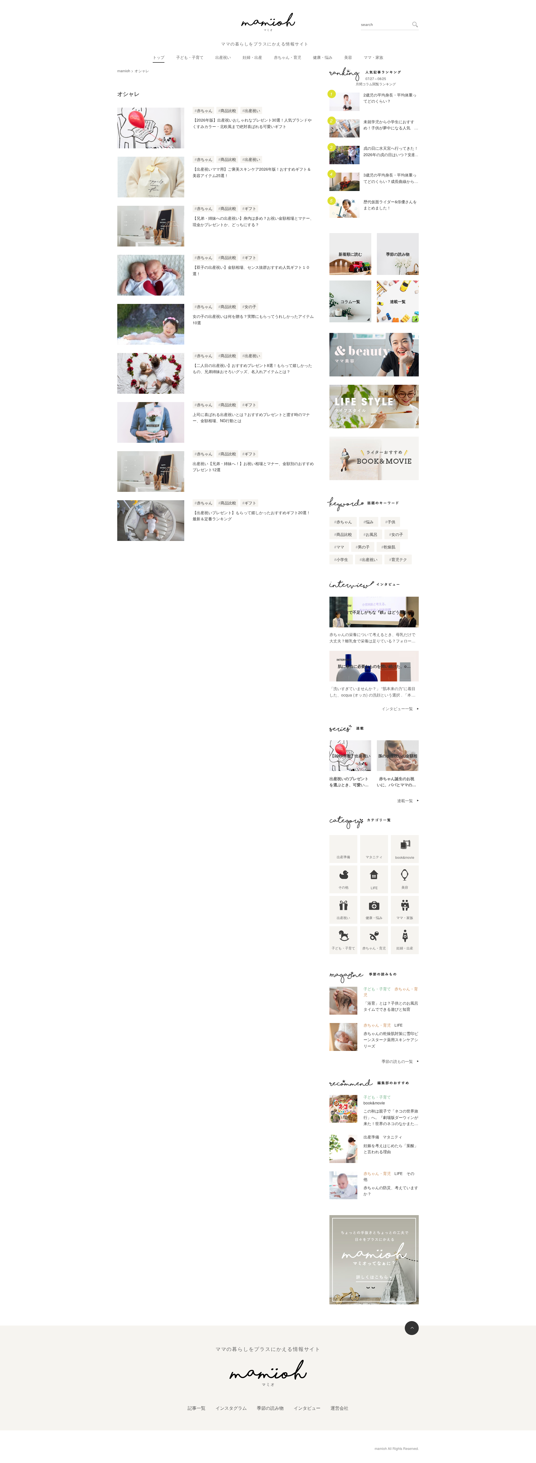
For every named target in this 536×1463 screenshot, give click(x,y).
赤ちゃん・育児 (287, 57)
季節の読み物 (270, 1408)
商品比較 (228, 110)
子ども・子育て (190, 57)
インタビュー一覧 (397, 708)
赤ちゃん (204, 110)
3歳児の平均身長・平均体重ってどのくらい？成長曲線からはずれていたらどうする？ (390, 181)
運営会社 (339, 1408)
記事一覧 (196, 1408)
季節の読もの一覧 (397, 1061)
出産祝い (223, 57)
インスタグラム (231, 1408)
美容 (348, 57)
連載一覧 (405, 800)
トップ (158, 57)
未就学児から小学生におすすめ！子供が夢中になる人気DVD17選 (388, 128)
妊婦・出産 (252, 57)
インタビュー (307, 1408)
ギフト (250, 208)
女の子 (250, 306)
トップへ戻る (412, 1328)
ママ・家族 (373, 57)
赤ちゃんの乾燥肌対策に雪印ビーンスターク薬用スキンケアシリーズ (390, 1040)
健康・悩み (322, 57)
